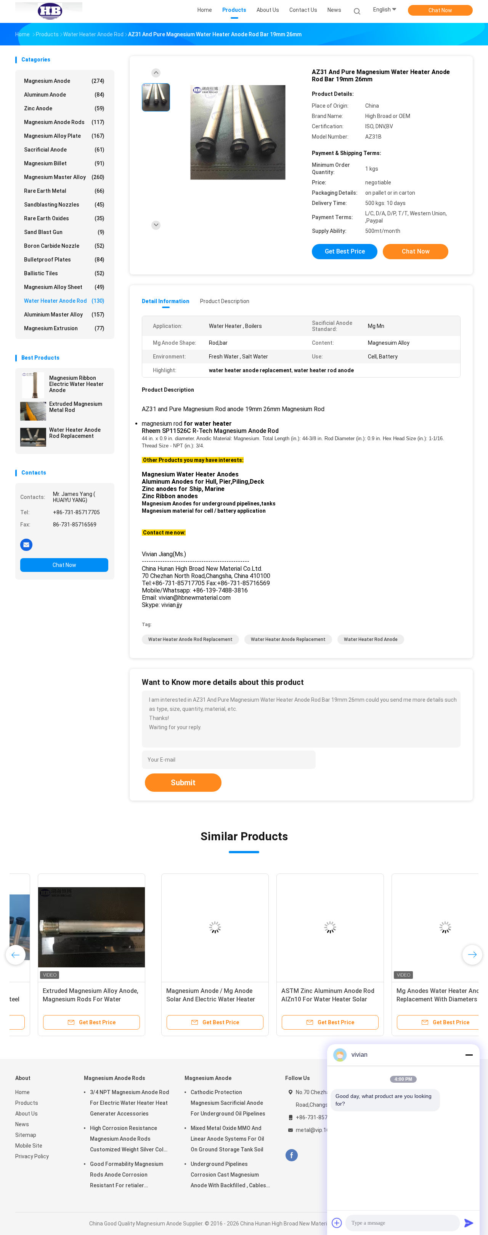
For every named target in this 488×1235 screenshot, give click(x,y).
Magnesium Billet (64, 163)
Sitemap (25, 1135)
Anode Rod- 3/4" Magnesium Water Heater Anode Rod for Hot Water (411, 999)
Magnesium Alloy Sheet (64, 287)
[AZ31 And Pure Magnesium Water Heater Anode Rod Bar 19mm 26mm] (238, 132)
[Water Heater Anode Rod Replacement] (33, 437)
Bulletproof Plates (64, 260)
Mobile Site (28, 1146)
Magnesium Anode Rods (64, 122)
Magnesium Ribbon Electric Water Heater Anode (76, 384)
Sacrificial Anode (64, 150)
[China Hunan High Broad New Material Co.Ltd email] (26, 544)
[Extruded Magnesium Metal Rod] (33, 411)
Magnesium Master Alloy (64, 177)
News (22, 1124)
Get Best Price (345, 251)
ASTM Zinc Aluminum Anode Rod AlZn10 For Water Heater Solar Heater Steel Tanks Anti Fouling (181, 999)
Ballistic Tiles (64, 273)
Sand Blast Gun (64, 232)
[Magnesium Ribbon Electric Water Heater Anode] (33, 385)
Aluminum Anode (64, 95)
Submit (183, 782)
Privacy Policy (32, 1156)
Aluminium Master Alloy (64, 315)
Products (26, 1103)
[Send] (469, 1222)
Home (22, 1092)
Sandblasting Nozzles (64, 205)
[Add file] (337, 1222)
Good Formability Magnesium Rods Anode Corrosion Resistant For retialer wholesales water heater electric (126, 1176)
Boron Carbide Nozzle (64, 246)
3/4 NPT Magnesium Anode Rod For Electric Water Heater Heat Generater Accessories (129, 1103)
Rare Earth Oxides (64, 218)
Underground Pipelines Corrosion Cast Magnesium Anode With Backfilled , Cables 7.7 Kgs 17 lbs (228, 1176)
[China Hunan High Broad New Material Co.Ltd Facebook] (291, 1155)
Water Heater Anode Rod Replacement (75, 433)
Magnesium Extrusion (64, 328)
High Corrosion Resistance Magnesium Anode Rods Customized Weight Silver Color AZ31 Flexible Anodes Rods (129, 1140)
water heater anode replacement (288, 639)
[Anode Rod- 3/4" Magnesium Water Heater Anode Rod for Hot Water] (414, 927)
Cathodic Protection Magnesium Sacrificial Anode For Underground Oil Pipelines (228, 1103)
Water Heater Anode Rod (64, 301)
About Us (26, 1114)
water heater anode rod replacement (190, 639)
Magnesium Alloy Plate (64, 136)
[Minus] (469, 1054)
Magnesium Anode (64, 81)
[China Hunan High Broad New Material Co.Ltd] (48, 11)
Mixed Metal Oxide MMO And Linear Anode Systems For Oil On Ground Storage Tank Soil (227, 1139)
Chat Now (440, 10)
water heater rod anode (371, 639)
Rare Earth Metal (64, 191)
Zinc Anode (64, 108)
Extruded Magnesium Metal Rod (75, 407)
